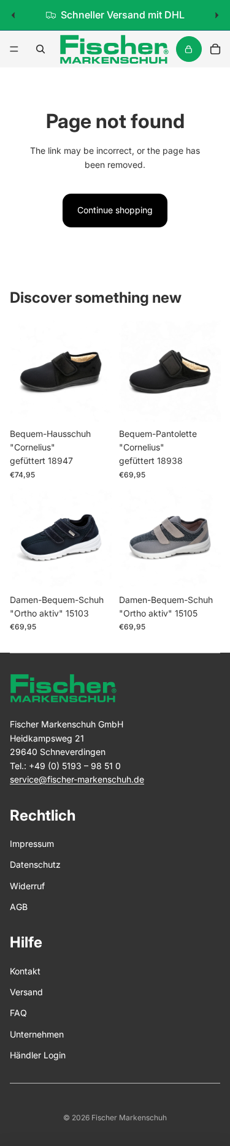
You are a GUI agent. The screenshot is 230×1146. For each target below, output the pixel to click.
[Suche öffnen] (40, 49)
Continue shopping (115, 210)
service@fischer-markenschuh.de (77, 779)
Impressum (32, 843)
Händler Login (38, 1055)
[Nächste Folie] (216, 15)
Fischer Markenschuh (129, 1117)
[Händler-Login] (189, 49)
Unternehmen (37, 1034)
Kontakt (25, 971)
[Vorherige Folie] (13, 15)
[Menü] (14, 49)
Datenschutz (35, 864)
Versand (26, 992)
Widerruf (27, 886)
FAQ (18, 1012)
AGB (19, 906)
